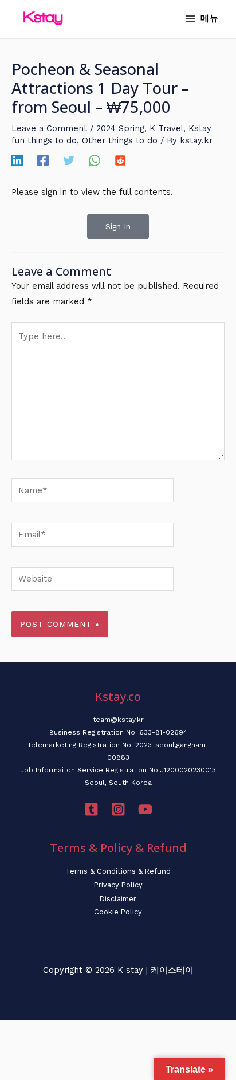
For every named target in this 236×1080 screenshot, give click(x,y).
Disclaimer (118, 898)
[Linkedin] (17, 160)
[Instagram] (118, 809)
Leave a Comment (49, 128)
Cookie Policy (118, 912)
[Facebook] (43, 160)
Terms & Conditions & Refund (118, 871)
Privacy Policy (118, 885)
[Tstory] (91, 809)
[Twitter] (68, 160)
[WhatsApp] (94, 160)
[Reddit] (120, 160)
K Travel (166, 128)
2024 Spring (120, 128)
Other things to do (120, 140)
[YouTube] (145, 809)
